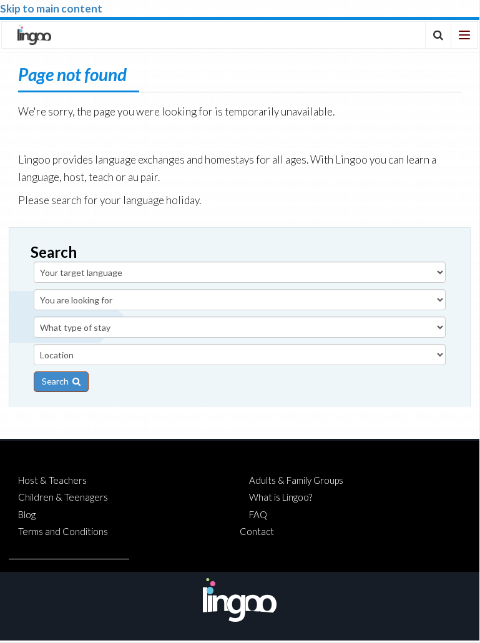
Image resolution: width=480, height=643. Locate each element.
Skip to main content (51, 8)
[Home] (34, 35)
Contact (257, 531)
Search (57, 381)
